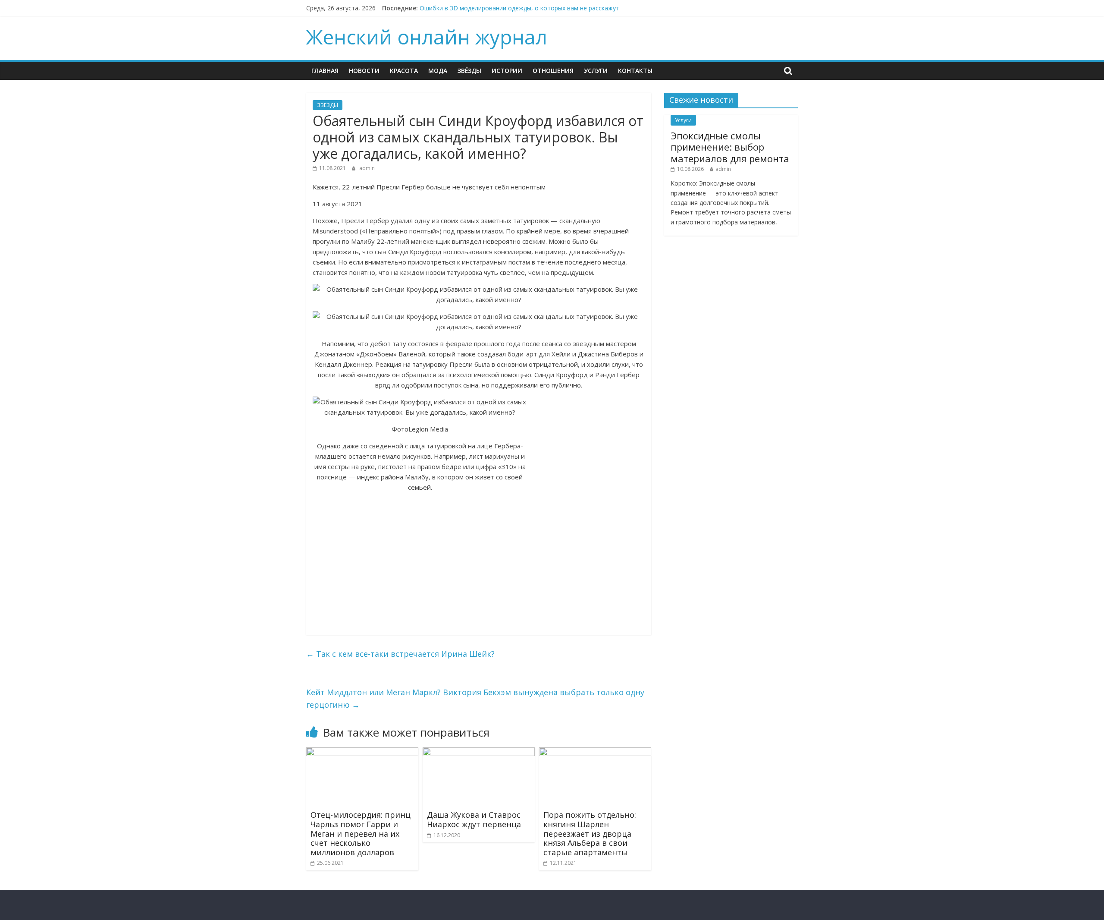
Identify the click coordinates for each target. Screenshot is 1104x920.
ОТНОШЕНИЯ (553, 70)
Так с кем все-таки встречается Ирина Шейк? (400, 654)
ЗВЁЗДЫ (469, 70)
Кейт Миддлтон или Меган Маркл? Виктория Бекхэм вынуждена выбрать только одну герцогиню (475, 698)
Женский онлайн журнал (426, 36)
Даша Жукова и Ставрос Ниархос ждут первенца (474, 819)
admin (367, 168)
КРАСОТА (404, 70)
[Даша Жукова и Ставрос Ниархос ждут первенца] (479, 752)
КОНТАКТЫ (635, 70)
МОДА (437, 70)
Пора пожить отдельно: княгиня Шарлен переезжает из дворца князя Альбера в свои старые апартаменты (589, 833)
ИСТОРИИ (507, 70)
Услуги (596, 70)
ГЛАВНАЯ (325, 70)
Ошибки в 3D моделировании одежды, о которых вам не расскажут (519, 8)
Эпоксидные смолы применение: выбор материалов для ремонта (730, 147)
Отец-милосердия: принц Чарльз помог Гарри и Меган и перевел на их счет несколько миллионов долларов (360, 833)
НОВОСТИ (364, 70)
